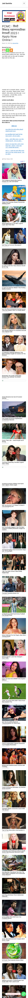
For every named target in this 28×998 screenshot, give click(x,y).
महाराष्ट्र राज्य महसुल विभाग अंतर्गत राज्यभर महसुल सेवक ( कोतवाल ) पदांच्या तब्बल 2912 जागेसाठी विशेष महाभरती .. (15, 145)
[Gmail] (4, 50)
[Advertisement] (14, 74)
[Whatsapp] (7, 50)
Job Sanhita (7, 3)
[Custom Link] (23, 994)
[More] (11, 50)
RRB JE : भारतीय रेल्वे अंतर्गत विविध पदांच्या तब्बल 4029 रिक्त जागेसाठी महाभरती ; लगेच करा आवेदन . (15, 152)
